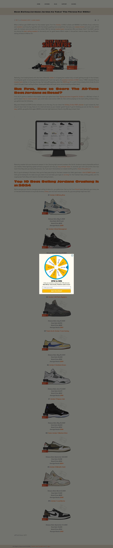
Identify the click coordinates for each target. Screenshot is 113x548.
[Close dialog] (72, 255)
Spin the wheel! (56, 291)
